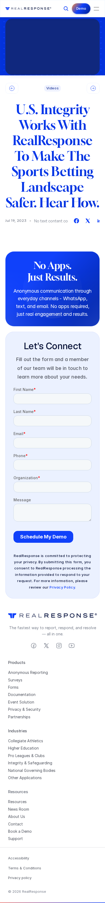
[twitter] (88, 221)
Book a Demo (20, 831)
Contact (15, 824)
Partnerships (19, 717)
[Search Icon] (66, 8)
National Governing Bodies (31, 770)
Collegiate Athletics (25, 740)
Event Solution (21, 702)
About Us (16, 816)
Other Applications (25, 777)
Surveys (15, 680)
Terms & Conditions (24, 868)
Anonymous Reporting (28, 672)
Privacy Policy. (63, 587)
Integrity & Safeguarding (30, 763)
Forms (13, 687)
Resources (17, 801)
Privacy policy (20, 878)
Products (16, 662)
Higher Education (23, 748)
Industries (17, 730)
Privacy (14, 709)
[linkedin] (99, 221)
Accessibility (18, 858)
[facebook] (76, 221)
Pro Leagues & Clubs (26, 755)
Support (15, 838)
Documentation (22, 694)
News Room (18, 809)
